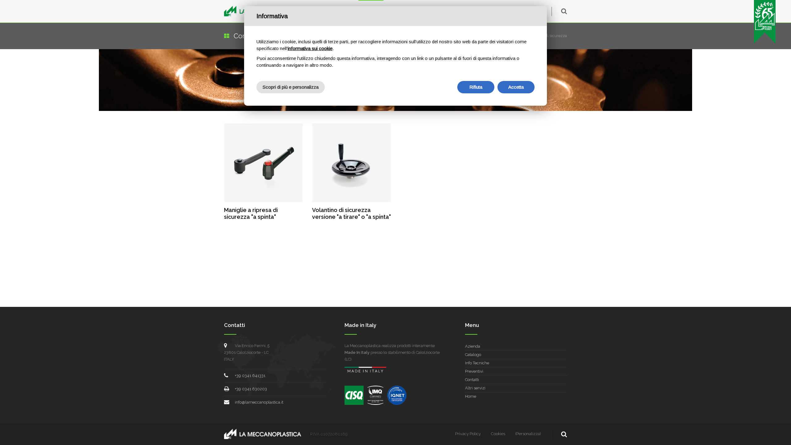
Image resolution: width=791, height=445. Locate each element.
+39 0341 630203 (251, 389)
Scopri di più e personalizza (291, 87)
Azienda (472, 346)
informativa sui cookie (310, 48)
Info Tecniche (477, 363)
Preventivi (474, 371)
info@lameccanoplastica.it (259, 402)
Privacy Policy (468, 433)
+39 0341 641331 (250, 375)
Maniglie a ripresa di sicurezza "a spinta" (251, 213)
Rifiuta (475, 87)
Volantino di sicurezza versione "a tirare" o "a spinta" (351, 213)
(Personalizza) (528, 433)
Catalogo (473, 354)
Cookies (498, 433)
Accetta (516, 87)
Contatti (472, 379)
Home (470, 396)
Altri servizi (475, 388)
